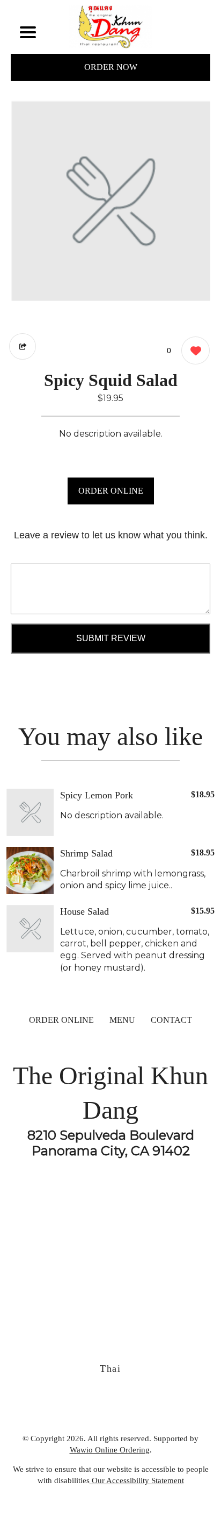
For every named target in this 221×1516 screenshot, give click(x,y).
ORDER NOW (110, 67)
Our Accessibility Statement (137, 1480)
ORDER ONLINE (110, 490)
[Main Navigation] (28, 32)
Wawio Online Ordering (110, 1449)
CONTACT (171, 1019)
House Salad (84, 911)
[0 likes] (192, 350)
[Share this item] (22, 346)
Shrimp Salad (86, 853)
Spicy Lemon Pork (96, 795)
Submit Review (110, 638)
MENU (122, 1019)
